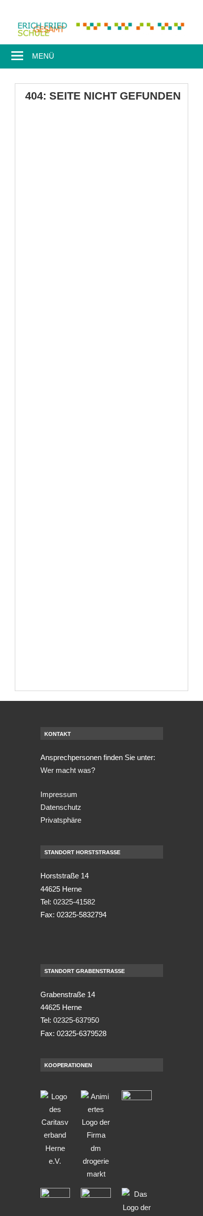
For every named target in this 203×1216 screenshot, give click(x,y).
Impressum (58, 794)
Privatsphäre (60, 820)
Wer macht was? (67, 770)
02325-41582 (74, 902)
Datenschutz (60, 807)
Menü (43, 56)
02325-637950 (76, 1020)
